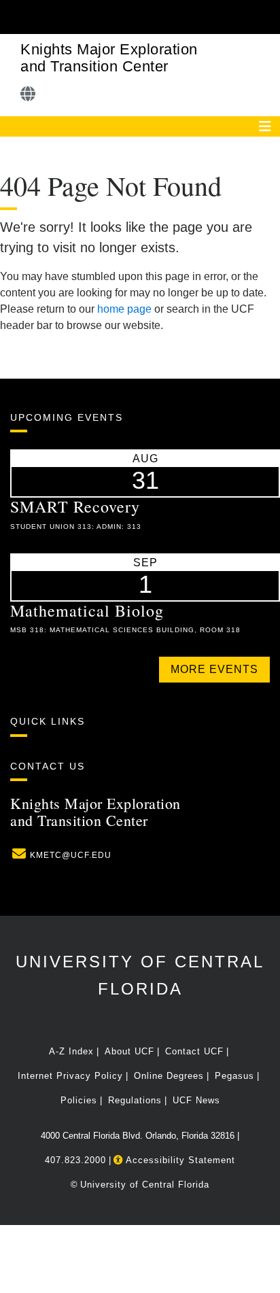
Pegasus (234, 1076)
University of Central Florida (144, 1184)
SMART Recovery (75, 506)
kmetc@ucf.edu (70, 855)
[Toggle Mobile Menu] (266, 16)
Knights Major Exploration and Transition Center (109, 58)
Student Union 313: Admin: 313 (75, 526)
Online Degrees (169, 1076)
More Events (214, 669)
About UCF (129, 1051)
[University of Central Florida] (103, 16)
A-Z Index (71, 1051)
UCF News (196, 1100)
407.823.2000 (75, 1160)
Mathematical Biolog (87, 610)
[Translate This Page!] (28, 94)
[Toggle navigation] (265, 126)
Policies (78, 1100)
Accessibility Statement (179, 1160)
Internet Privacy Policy (70, 1076)
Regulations (135, 1100)
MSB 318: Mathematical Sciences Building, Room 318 (125, 630)
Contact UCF (194, 1051)
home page (124, 309)
